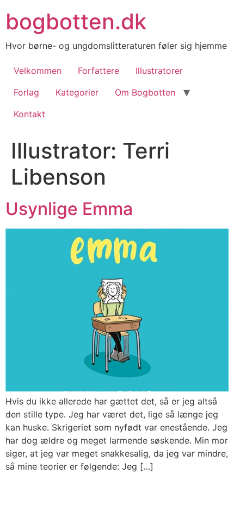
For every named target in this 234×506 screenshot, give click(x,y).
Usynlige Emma (69, 208)
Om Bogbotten (145, 92)
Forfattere (98, 70)
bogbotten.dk (75, 21)
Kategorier (77, 92)
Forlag (26, 92)
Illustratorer (159, 70)
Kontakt (29, 114)
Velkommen (37, 70)
